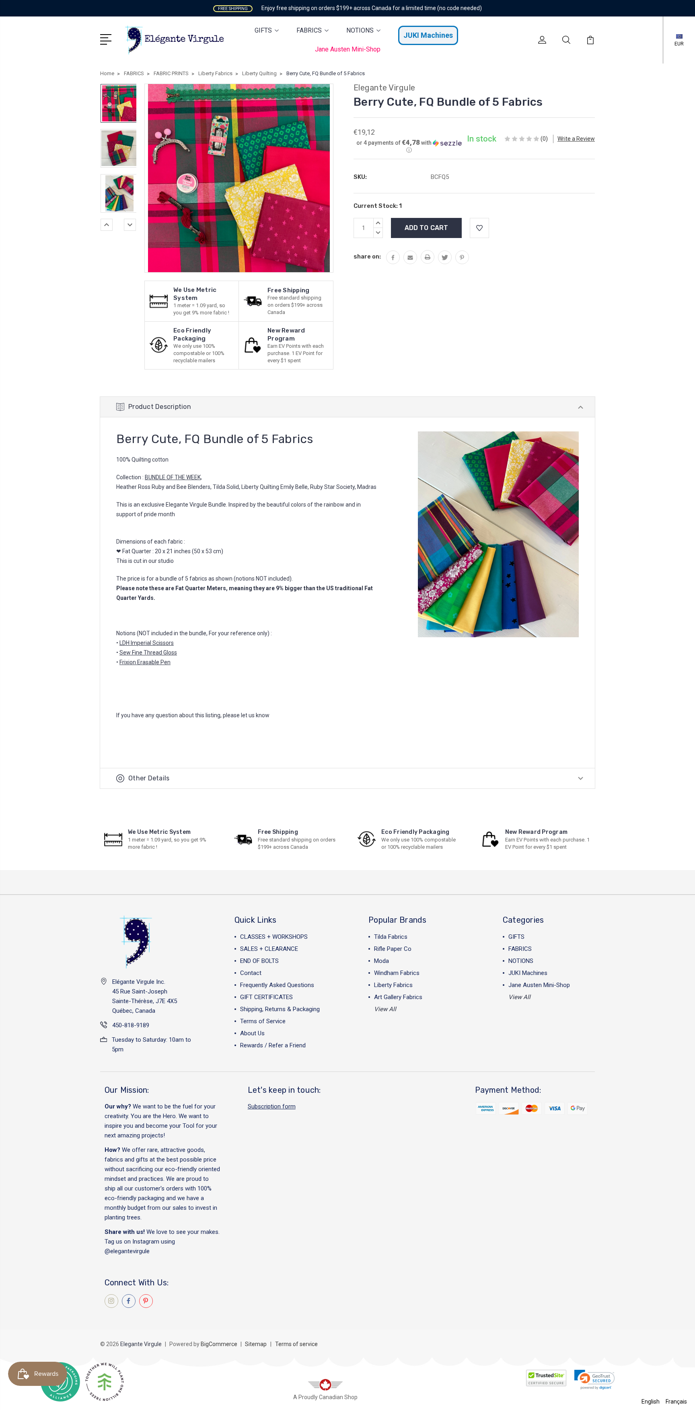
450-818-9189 (130, 1025)
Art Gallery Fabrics (398, 997)
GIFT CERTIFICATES (266, 997)
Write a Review (576, 138)
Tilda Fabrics (390, 936)
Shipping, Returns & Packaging (280, 1009)
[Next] (130, 225)
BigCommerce (219, 1344)
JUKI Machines (428, 35)
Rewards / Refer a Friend (273, 1045)
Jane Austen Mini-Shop (347, 49)
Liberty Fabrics (393, 985)
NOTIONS (360, 30)
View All (385, 1009)
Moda (381, 961)
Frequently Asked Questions (277, 985)
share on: (367, 256)
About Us (252, 1033)
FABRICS (309, 30)
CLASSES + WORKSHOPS (274, 936)
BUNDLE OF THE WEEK (173, 477)
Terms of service (296, 1344)
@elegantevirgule (127, 1251)
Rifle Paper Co (392, 948)
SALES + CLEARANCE (269, 948)
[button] (409, 146)
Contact (250, 973)
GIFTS (263, 30)
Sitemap (256, 1344)
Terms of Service (263, 1021)
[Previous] (107, 225)
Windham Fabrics (396, 973)
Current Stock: (378, 205)
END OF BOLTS (259, 961)
